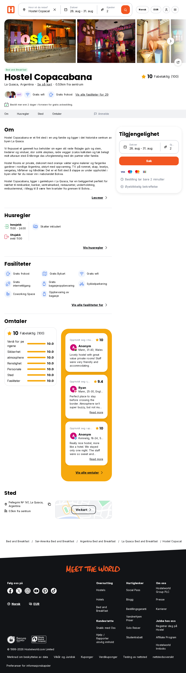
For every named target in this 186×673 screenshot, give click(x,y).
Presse (160, 599)
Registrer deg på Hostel (166, 627)
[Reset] (54, 9)
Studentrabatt (134, 637)
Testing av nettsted (135, 656)
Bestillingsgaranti (136, 608)
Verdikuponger (108, 656)
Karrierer (161, 608)
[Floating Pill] (170, 41)
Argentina (27, 84)
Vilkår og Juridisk (64, 656)
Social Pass (133, 590)
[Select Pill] (166, 9)
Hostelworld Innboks (163, 646)
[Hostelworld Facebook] (10, 591)
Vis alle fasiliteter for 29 (91, 94)
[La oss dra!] (125, 9)
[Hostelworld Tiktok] (54, 591)
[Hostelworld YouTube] (36, 591)
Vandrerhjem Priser (134, 618)
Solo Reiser (133, 627)
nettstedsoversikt (163, 656)
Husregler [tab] (23, 113)
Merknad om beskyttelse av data (27, 656)
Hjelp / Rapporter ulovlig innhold (105, 638)
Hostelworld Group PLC (163, 590)
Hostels (100, 590)
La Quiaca (11, 84)
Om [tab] (6, 113)
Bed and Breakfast (16, 69)
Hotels (100, 599)
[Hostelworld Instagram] (28, 591)
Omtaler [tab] (57, 113)
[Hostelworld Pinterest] (45, 591)
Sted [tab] (40, 113)
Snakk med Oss (106, 627)
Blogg (130, 599)
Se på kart (44, 84)
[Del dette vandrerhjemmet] (178, 62)
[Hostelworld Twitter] (19, 591)
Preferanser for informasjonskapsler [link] (29, 665)
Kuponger (87, 656)
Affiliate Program (166, 637)
